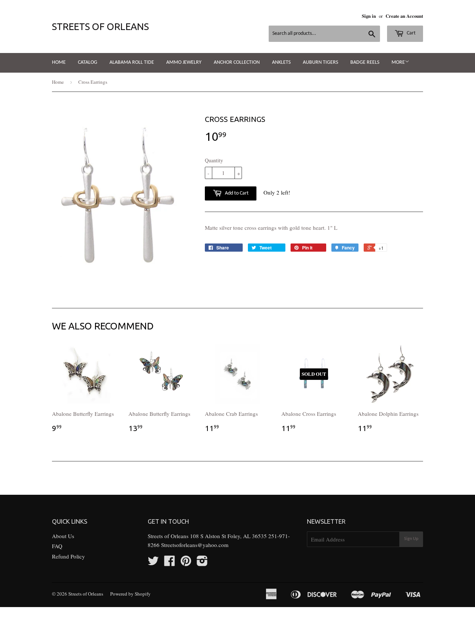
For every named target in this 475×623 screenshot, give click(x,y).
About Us (63, 536)
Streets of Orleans (100, 26)
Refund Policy (68, 556)
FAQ (57, 546)
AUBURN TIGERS (320, 62)
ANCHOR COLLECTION (237, 62)
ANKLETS (281, 62)
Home (59, 62)
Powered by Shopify (130, 593)
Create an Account (404, 16)
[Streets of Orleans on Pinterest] (185, 563)
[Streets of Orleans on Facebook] (169, 563)
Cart (411, 33)
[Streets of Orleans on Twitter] (153, 563)
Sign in (369, 16)
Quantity (214, 160)
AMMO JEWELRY (184, 62)
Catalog (87, 62)
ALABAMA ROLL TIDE (131, 62)
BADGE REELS (364, 62)
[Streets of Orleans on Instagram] (202, 563)
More (398, 62)
